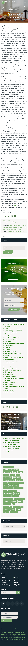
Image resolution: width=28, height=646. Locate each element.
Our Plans (16, 577)
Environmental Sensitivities (13, 353)
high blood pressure (8, 493)
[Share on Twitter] (6, 216)
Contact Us (5, 583)
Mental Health (9, 375)
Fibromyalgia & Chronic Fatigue (14, 357)
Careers (16, 583)
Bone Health (8, 336)
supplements (6, 509)
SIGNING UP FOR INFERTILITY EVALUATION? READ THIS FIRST (14, 447)
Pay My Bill (17, 584)
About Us (4, 577)
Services (16, 579)
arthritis (20, 472)
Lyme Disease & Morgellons (13, 371)
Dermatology (8, 346)
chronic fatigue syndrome (9, 480)
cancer (18, 475)
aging (12, 467)
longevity (22, 499)
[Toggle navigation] (25, 2)
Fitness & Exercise (10, 359)
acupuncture (6, 467)
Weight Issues (9, 390)
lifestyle (16, 499)
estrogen (10, 231)
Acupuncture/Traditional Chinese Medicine (14, 325)
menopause (13, 501)
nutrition (20, 501)
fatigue (16, 485)
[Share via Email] (16, 216)
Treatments (17, 581)
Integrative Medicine (20, 225)
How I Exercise (9, 450)
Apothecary (14, 428)
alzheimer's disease (8, 469)
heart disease (13, 491)
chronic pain (19, 480)
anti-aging (16, 469)
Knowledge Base (7, 227)
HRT (14, 231)
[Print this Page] (12, 216)
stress (21, 507)
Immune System (9, 365)
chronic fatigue (16, 477)
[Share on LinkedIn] (9, 216)
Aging (6, 328)
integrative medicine (8, 499)
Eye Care (7, 355)
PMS (13, 504)
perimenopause (7, 504)
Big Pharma (6, 475)
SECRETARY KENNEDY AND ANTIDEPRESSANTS (12, 443)
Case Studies (8, 342)
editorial (5, 485)
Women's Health (16, 229)
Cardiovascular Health (11, 340)
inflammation (15, 496)
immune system (7, 496)
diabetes (21, 483)
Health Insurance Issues (11, 361)
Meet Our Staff (6, 581)
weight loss (6, 512)
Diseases (7, 349)
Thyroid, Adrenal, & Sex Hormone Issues (14, 387)
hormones (16, 493)
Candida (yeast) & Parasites (12, 338)
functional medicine (18, 488)
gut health (6, 491)
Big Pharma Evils (9, 334)
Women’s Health (9, 392)
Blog (11, 225)
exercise (11, 485)
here (15, 205)
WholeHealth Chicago (10, 222)
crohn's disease (7, 483)
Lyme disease (6, 501)
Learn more (14, 278)
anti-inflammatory (7, 472)
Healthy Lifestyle (10, 363)
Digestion (7, 347)
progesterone (20, 231)
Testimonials (5, 584)
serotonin (16, 507)
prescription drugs (8, 507)
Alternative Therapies (11, 332)
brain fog (13, 475)
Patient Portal (6, 586)
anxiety (14, 472)
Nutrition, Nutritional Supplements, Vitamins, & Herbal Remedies (14, 379)
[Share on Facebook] (2, 216)
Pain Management (10, 382)
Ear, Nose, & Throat (10, 351)
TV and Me (8, 452)
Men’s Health (8, 373)
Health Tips (7, 20)
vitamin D (18, 509)
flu (11, 488)
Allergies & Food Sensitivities (13, 330)
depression (14, 483)
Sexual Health (9, 384)
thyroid (12, 509)
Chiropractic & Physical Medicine (14, 344)
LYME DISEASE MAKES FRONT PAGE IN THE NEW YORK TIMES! (14, 439)
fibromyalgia (6, 488)
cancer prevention (7, 477)
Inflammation (9, 367)
